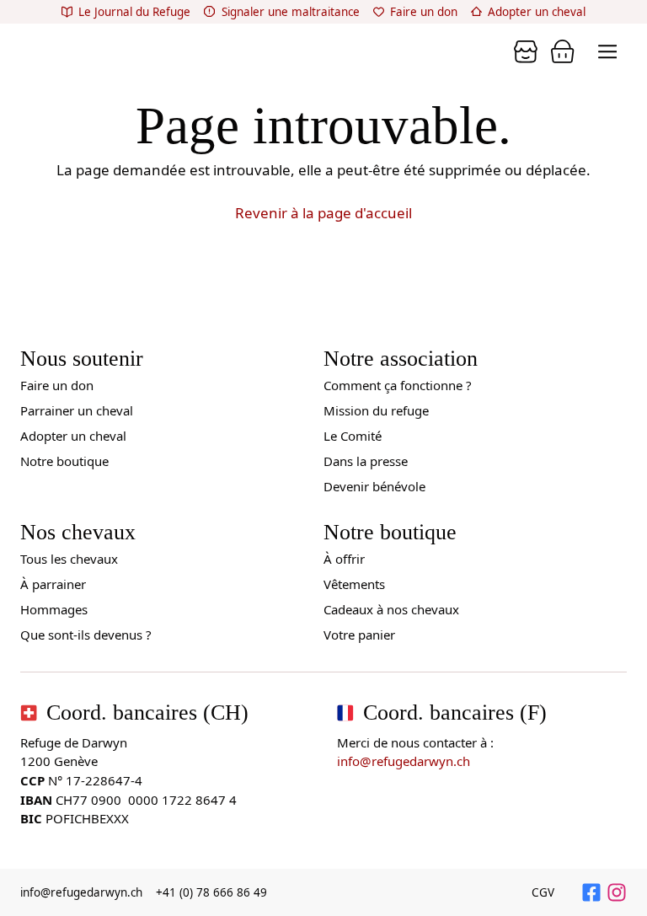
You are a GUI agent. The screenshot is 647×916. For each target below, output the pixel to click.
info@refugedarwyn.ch (403, 761)
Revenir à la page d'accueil (323, 212)
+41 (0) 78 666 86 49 (211, 892)
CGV (543, 892)
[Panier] (525, 51)
